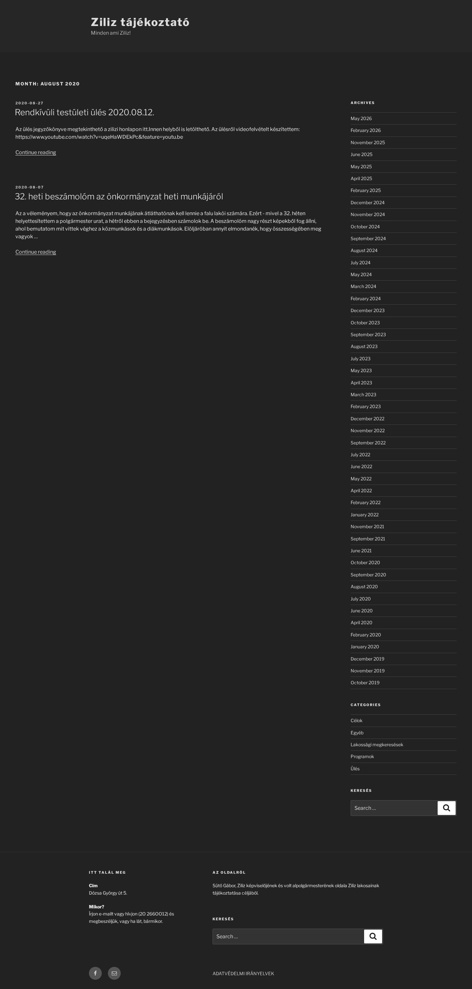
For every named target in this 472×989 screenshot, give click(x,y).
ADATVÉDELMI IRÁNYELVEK (243, 973)
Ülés (355, 768)
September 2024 (368, 238)
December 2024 (368, 202)
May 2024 (361, 274)
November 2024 (368, 214)
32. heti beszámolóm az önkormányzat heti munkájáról (119, 196)
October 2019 (365, 682)
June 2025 (361, 154)
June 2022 (361, 466)
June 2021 (361, 550)
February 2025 (366, 190)
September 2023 (368, 334)
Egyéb (357, 732)
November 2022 (368, 430)
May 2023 (361, 370)
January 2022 (365, 514)
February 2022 (365, 502)
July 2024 (361, 262)
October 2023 (365, 322)
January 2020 (365, 646)
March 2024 (363, 286)
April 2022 (361, 490)
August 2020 (364, 586)
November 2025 (368, 142)
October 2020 (365, 562)
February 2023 (366, 406)
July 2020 (361, 598)
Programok (362, 756)
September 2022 (368, 442)
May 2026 (361, 118)
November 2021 (367, 526)
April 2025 (361, 178)
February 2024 (366, 298)
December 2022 (367, 418)
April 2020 (361, 622)
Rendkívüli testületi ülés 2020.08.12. (84, 112)
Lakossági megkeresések (377, 744)
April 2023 (361, 382)
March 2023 (363, 394)
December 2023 (368, 310)
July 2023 (361, 358)
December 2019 (367, 658)
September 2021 (368, 538)
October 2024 (365, 226)
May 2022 (361, 478)
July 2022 (360, 454)
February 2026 (366, 130)
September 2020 (368, 574)
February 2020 (366, 634)
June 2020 (362, 610)
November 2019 (368, 670)
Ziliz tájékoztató (140, 22)
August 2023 (364, 346)
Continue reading (35, 152)
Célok (357, 720)
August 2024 (364, 250)
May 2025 (361, 166)
